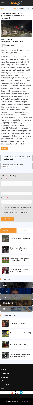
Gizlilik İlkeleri (4, 373)
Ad (3, 189)
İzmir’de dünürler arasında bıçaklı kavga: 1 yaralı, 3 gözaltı (16, 158)
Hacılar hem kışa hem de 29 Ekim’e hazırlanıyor (12, 166)
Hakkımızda (4, 377)
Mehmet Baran (10, 45)
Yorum (4, 179)
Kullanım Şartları (5, 385)
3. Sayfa (13, 8)
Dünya (4, 297)
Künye (2, 388)
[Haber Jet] (16, 3)
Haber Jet (4, 8)
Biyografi (5, 291)
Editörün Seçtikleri (8, 303)
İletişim (2, 381)
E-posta (4, 198)
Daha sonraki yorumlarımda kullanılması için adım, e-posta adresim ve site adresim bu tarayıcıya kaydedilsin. (17, 209)
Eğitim (4, 309)
